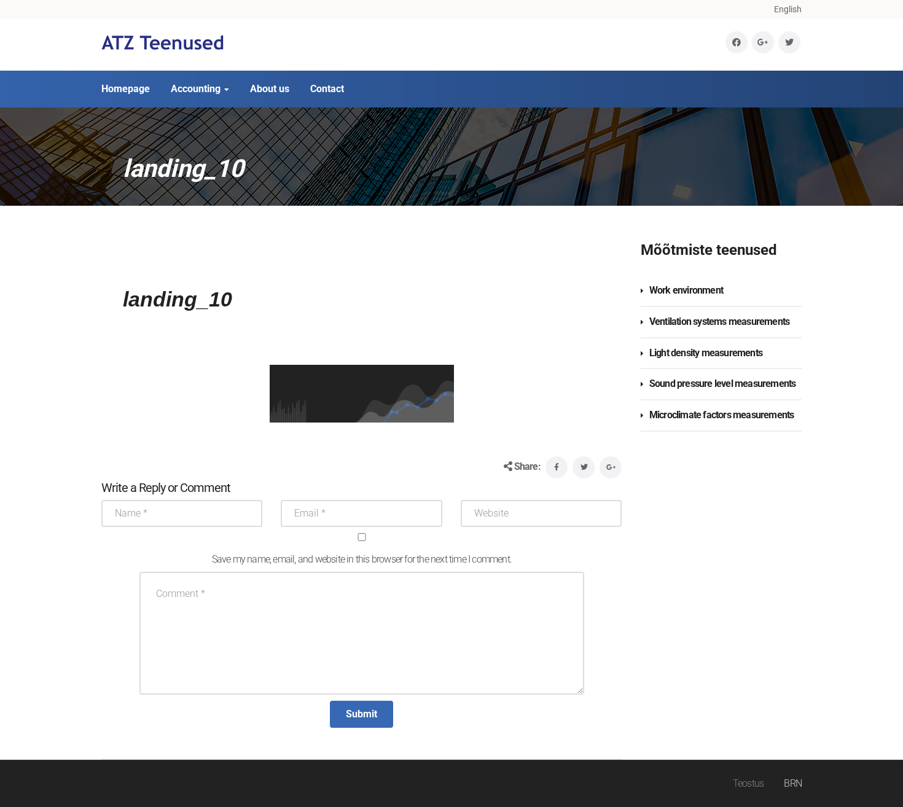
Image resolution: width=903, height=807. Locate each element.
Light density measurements (705, 353)
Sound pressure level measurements (722, 383)
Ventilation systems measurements (719, 321)
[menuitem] (788, 9)
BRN (793, 783)
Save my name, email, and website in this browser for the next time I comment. (362, 559)
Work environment (686, 290)
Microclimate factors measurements (721, 415)
